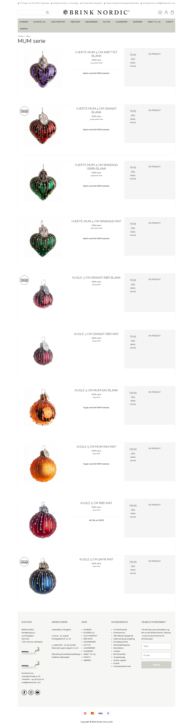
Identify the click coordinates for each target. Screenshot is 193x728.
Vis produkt (154, 54)
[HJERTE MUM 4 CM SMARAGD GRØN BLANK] (43, 186)
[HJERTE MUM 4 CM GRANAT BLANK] (43, 130)
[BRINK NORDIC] (96, 12)
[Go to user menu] (166, 12)
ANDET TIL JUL (154, 22)
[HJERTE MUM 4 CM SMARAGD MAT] (43, 242)
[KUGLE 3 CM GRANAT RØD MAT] (43, 355)
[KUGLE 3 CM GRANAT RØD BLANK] (43, 299)
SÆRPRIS (24, 29)
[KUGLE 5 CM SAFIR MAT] (43, 580)
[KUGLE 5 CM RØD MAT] (43, 524)
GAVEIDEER (137, 22)
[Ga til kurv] (172, 12)
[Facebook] (24, 692)
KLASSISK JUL (39, 22)
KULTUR (106, 22)
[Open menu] (160, 12)
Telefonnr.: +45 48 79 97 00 (33, 679)
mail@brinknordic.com (31, 682)
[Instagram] (30, 692)
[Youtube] (37, 692)
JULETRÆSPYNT (58, 22)
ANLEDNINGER (91, 22)
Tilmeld (156, 665)
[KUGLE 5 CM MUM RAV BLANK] (43, 411)
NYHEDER (24, 22)
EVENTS (169, 22)
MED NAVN (75, 22)
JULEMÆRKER (121, 22)
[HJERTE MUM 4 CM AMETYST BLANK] (43, 73)
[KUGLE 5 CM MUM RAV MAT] (43, 468)
